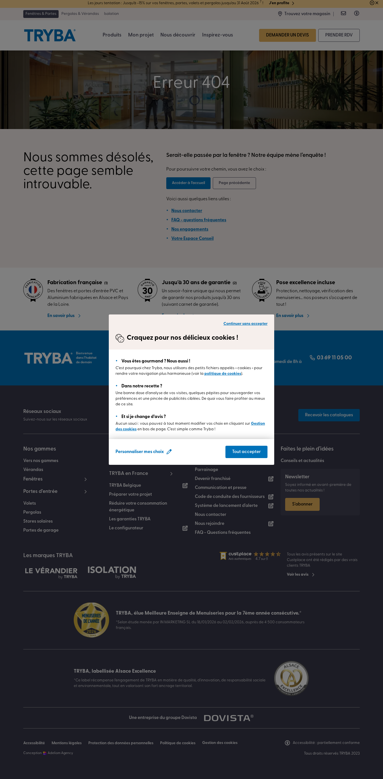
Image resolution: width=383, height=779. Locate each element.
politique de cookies (222, 374)
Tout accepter (246, 452)
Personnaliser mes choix (140, 452)
